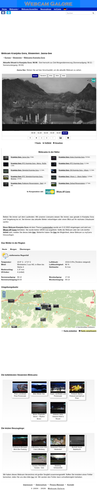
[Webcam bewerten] (68, 138)
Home (4, 9)
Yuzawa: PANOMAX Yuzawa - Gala (39, 467)
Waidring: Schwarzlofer (58, 467)
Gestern (43, 76)
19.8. (57, 76)
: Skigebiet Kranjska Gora (25, 170)
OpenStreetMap (82, 327)
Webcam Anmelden (29, 9)
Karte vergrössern (88, 331)
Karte (38, 143)
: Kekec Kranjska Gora (71, 157)
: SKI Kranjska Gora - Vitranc (74, 170)
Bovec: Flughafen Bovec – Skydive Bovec (39, 417)
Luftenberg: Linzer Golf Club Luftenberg (39, 448)
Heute (35, 76)
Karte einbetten (70, 331)
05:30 (65, 133)
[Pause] (41, 137)
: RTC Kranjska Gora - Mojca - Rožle (28, 163)
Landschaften (47, 227)
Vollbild (48, 143)
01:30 (40, 133)
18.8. (63, 76)
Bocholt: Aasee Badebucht (77, 448)
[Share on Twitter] (8, 12)
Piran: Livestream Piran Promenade (20, 395)
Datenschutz (41, 485)
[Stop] (46, 137)
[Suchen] (93, 13)
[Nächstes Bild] (52, 137)
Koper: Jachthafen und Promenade (58, 395)
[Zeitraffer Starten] (36, 137)
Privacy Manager (57, 485)
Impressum (28, 485)
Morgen (13, 249)
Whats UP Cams (63, 192)
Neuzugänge (45, 9)
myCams (57, 9)
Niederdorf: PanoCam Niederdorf (58, 448)
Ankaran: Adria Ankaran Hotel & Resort (58, 417)
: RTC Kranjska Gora (71, 163)
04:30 (59, 133)
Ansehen (59, 143)
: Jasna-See (20, 157)
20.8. (51, 76)
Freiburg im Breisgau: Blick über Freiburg (20, 448)
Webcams (13, 9)
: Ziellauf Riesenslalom (72, 183)
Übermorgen (25, 249)
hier (34, 232)
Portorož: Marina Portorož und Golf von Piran (76, 396)
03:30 (52, 133)
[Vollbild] (60, 138)
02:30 (46, 133)
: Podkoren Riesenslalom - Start (27, 183)
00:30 (33, 133)
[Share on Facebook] (3, 12)
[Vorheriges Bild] (30, 137)
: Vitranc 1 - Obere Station (73, 176)
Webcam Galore (56, 488)
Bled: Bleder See (39, 394)
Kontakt (70, 485)
